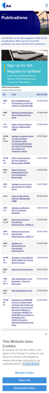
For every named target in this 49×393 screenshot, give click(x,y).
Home (4, 14)
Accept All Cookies (24, 388)
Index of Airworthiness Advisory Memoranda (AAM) (22, 126)
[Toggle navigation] (47, 5)
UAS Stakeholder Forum (22, 291)
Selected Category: (11, 87)
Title (13, 94)
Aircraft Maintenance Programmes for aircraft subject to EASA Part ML (22, 103)
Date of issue (43, 94)
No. (4, 94)
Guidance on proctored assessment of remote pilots (22, 186)
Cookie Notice (31, 363)
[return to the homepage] (6, 5)
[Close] (46, 334)
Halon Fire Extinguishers (22, 269)
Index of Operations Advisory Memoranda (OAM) (21, 198)
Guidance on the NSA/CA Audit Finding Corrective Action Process (22, 260)
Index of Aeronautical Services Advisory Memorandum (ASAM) (21, 160)
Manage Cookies (24, 372)
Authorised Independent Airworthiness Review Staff (22, 115)
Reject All (24, 380)
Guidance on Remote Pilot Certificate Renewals (20, 210)
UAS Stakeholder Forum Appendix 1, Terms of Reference (22, 281)
